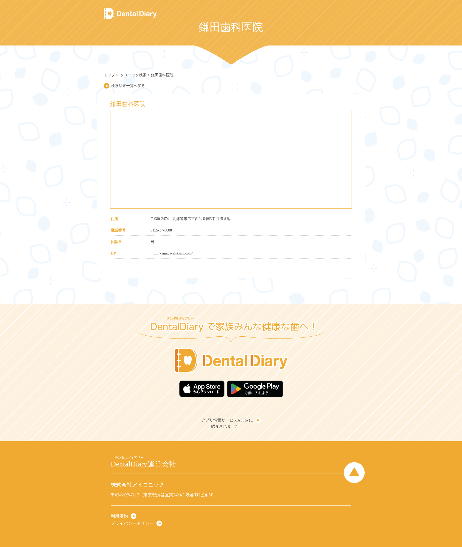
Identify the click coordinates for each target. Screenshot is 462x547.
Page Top (354, 472)
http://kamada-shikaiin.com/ (172, 253)
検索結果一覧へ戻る (128, 86)
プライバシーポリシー (132, 523)
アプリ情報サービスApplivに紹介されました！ (227, 423)
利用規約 (119, 516)
